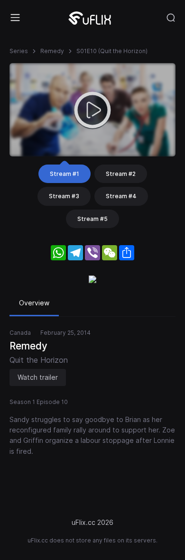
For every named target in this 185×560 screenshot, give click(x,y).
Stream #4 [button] (121, 196)
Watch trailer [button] (38, 377)
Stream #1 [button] (64, 173)
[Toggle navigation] (15, 17)
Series (18, 51)
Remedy (52, 51)
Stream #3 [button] (64, 196)
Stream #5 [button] (92, 218)
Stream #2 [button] (121, 173)
